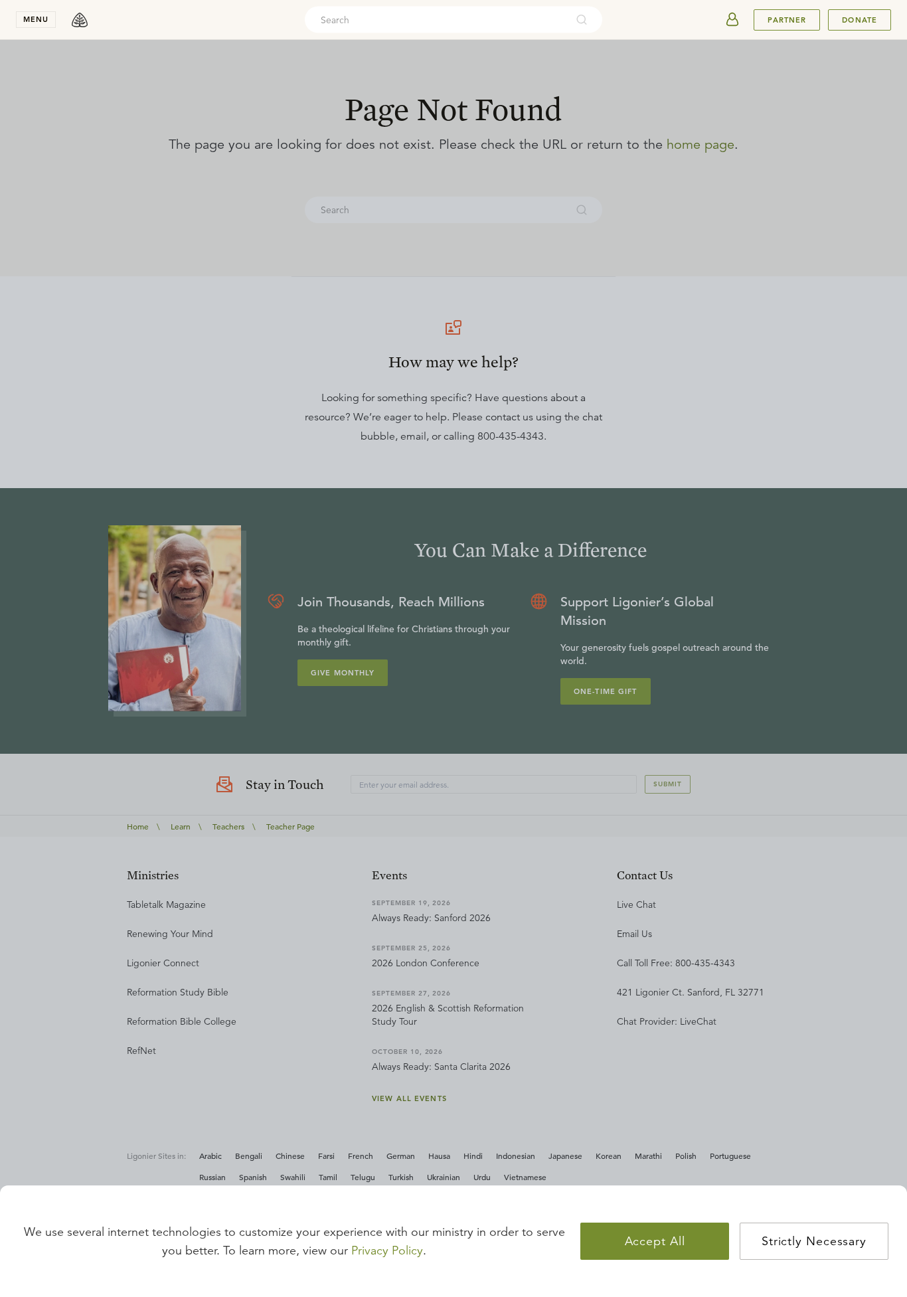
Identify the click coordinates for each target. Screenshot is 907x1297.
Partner (787, 20)
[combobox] (435, 20)
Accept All (655, 1241)
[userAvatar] (732, 20)
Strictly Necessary (814, 1241)
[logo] (79, 20)
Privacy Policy (387, 1250)
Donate (859, 20)
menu (35, 19)
